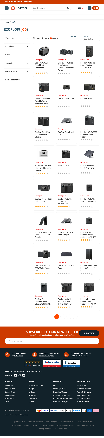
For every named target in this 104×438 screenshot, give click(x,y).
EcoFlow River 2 (86, 99)
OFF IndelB (33, 399)
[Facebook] (15, 375)
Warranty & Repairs (84, 392)
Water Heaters (10, 389)
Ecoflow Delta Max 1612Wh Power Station (42, 134)
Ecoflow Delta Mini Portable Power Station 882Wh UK (65, 301)
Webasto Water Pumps (85, 425)
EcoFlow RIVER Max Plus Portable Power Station (43, 167)
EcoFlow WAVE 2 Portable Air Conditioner (41, 65)
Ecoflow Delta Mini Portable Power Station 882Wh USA (43, 101)
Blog (54, 385)
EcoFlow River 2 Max (66, 99)
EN (62, 402)
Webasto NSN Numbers (61, 395)
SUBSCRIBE (89, 333)
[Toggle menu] (7, 8)
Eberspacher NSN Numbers (63, 399)
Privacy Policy (9, 415)
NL (67, 402)
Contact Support (83, 402)
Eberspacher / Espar (36, 385)
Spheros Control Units (67, 422)
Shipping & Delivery (84, 395)
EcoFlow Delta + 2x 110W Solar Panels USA (42, 268)
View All (32, 402)
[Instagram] (19, 375)
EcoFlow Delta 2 (64, 165)
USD (79, 8)
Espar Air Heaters (19, 422)
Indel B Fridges (51, 422)
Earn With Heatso (83, 399)
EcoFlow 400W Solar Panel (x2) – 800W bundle (88, 268)
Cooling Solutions (11, 392)
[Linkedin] (23, 375)
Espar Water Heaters (35, 422)
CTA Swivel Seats (61, 429)
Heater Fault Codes (60, 392)
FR (64, 402)
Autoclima (32, 395)
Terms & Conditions (21, 415)
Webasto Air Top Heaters (21, 425)
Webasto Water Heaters (65, 425)
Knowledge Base (59, 389)
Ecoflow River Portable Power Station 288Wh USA (88, 234)
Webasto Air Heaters (85, 422)
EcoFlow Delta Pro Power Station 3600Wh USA (87, 65)
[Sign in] (90, 8)
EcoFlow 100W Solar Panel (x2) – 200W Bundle (43, 234)
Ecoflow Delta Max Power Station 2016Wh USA (65, 201)
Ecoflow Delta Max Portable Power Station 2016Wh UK (88, 301)
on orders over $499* (46, 356)
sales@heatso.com (35, 371)
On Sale (7, 402)
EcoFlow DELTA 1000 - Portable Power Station (88, 134)
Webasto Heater (48, 425)
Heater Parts (9, 399)
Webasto (32, 392)
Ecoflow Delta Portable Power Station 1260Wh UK (42, 301)
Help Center (18, 356)
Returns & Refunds (84, 389)
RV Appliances (10, 395)
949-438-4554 (19, 371)
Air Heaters (9, 385)
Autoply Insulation (45, 429)
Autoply (31, 389)
